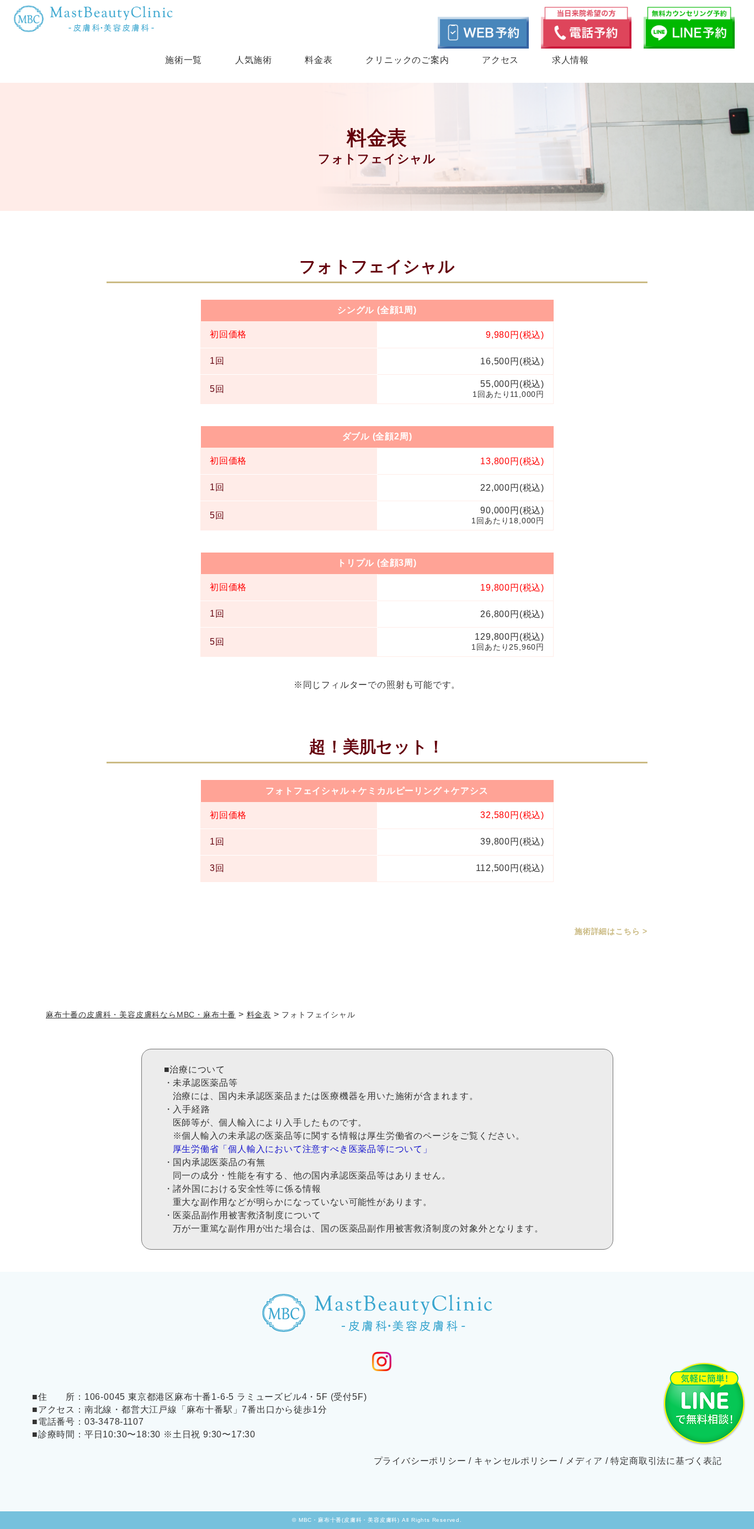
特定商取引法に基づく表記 (666, 1461)
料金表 (318, 60)
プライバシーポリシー (420, 1461)
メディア (584, 1461)
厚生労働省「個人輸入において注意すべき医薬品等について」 (302, 1149)
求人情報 (570, 60)
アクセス (500, 60)
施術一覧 (183, 60)
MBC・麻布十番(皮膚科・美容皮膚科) (349, 1520)
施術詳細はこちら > (611, 931)
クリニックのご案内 (407, 60)
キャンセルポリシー (515, 1461)
